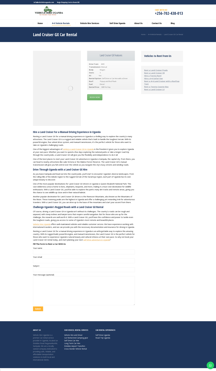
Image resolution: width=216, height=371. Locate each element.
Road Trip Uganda (103, 338)
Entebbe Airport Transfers (74, 346)
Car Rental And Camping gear (76, 338)
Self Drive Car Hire (71, 340)
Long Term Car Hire (72, 343)
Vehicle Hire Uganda (41, 224)
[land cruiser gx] (70, 88)
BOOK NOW (95, 97)
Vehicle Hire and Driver (73, 335)
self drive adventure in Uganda (96, 240)
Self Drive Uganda (103, 335)
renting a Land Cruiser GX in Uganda (78, 149)
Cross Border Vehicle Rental (75, 349)
